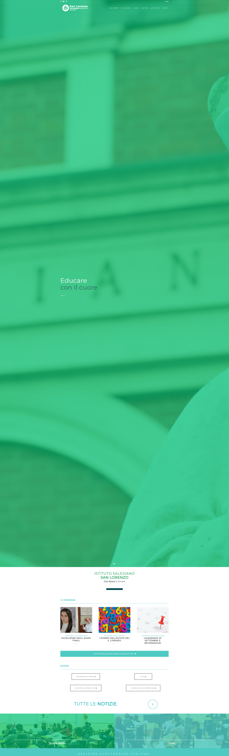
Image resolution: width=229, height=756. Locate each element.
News (86, 635)
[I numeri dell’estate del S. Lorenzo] (114, 620)
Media (81, 635)
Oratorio (121, 635)
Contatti (167, 1)
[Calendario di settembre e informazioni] (153, 620)
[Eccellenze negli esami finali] (76, 620)
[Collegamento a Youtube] (63, 1)
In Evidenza (69, 635)
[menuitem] (166, 1)
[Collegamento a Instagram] (61, 1)
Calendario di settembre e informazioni (153, 640)
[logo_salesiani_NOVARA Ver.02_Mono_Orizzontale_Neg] (75, 8)
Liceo (76, 635)
